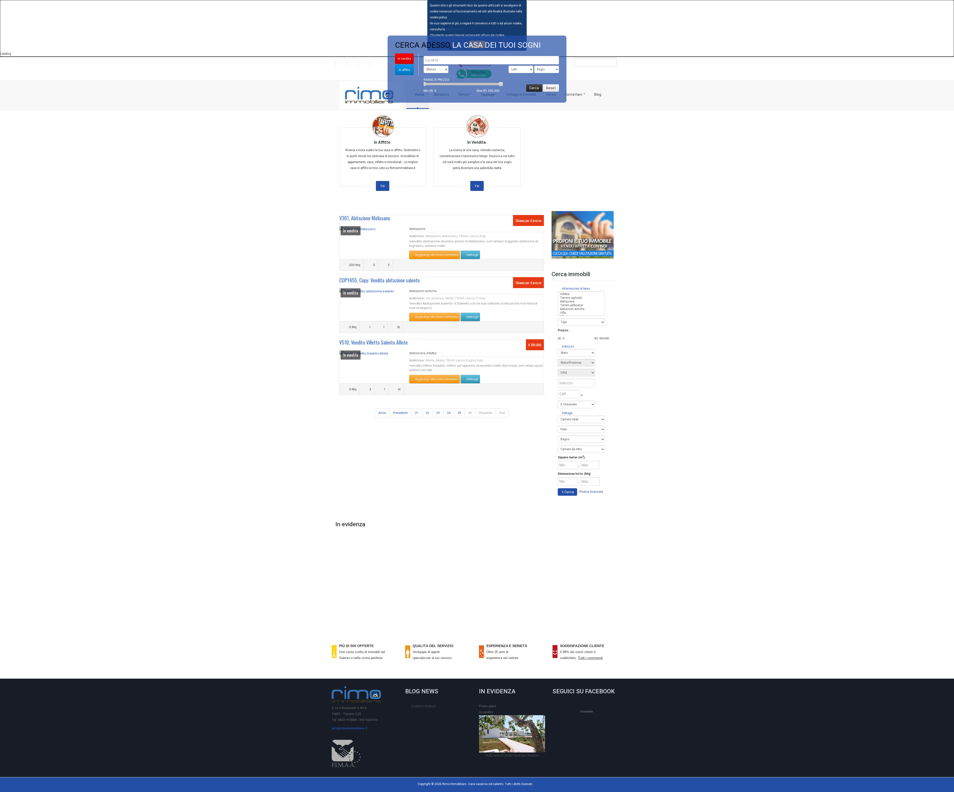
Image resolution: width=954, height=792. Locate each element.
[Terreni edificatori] (581, 305)
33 (438, 413)
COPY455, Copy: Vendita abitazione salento (379, 280)
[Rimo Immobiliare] (370, 95)
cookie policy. (454, 29)
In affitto (404, 70)
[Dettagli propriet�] (366, 291)
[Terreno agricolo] (581, 298)
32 (427, 413)
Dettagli (472, 255)
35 (459, 413)
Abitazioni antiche (423, 291)
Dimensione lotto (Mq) (574, 474)
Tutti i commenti (590, 658)
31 (416, 413)
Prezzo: (563, 330)
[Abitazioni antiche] (581, 309)
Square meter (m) (571, 457)
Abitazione (417, 229)
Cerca (569, 492)
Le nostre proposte (477, 607)
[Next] (941, 116)
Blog (597, 94)
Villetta (431, 353)
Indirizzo (567, 346)
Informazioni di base (575, 288)
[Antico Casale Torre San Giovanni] (512, 733)
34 (448, 413)
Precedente (400, 413)
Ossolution (586, 711)
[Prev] (13, 116)
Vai (382, 186)
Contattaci (574, 94)
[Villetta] (581, 294)
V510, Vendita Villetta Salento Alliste (373, 342)
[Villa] (581, 313)
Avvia (382, 413)
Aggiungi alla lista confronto (436, 255)
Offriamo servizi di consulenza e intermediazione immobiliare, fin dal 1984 (477, 580)
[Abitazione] (581, 302)
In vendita (404, 58)
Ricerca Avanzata (591, 491)
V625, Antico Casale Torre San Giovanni (512, 755)
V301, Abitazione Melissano (364, 218)
